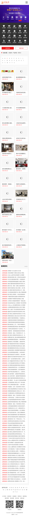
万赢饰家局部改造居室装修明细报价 (16, 322)
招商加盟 (14, 27)
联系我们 (9, 496)
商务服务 (9, 27)
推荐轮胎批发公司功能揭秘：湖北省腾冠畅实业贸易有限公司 (17, 429)
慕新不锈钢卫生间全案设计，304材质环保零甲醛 (17, 479)
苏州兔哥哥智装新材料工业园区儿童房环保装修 (17, 470)
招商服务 (15, 496)
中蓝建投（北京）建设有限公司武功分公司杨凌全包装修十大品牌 (17, 386)
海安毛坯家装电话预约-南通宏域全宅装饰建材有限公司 (17, 416)
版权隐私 (25, 496)
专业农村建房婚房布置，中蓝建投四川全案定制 (17, 279)
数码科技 (25, 32)
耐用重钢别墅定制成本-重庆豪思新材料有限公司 (17, 326)
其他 (25, 42)
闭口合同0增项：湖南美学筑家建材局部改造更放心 (17, 376)
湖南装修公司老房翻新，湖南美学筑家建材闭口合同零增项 (17, 341)
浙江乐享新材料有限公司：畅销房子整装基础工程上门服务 (17, 464)
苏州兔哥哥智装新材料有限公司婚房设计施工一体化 (17, 399)
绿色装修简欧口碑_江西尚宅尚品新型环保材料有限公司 (17, 277)
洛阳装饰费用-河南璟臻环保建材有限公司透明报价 (17, 350)
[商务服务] (4, 350)
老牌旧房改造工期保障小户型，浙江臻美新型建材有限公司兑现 (17, 481)
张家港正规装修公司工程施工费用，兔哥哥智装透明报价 (17, 455)
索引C (19, 52)
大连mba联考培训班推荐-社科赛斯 (16, 275)
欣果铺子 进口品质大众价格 (14, 270)
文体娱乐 (9, 37)
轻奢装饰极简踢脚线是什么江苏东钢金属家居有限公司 (17, 453)
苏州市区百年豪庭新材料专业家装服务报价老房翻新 (17, 477)
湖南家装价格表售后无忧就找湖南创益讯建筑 (17, 457)
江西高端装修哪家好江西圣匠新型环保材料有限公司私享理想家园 (17, 406)
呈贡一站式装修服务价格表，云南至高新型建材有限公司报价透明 (17, 358)
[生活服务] (4, 337)
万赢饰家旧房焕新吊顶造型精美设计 (16, 320)
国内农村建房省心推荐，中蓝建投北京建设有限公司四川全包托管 (17, 451)
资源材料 (14, 42)
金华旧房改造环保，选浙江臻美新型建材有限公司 (17, 412)
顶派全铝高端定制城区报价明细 (15, 423)
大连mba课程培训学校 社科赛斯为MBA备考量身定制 (17, 440)
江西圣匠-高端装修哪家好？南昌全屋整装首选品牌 (17, 300)
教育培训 (25, 27)
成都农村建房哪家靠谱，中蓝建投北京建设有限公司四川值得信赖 (17, 318)
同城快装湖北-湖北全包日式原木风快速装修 (17, 315)
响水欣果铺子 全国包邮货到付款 (15, 442)
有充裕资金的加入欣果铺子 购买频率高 (17, 303)
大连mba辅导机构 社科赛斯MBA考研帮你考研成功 (17, 446)
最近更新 (7, 498)
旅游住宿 (9, 32)
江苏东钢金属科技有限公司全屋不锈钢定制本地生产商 (17, 461)
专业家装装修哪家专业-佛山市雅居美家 (17, 292)
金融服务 (20, 27)
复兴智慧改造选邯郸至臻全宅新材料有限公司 (17, 365)
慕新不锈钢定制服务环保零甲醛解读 (16, 459)
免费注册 (21, 48)
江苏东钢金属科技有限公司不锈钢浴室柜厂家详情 (17, 363)
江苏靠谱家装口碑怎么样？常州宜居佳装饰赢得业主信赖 (17, 382)
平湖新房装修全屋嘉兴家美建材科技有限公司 (17, 296)
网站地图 (12, 498)
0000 (16, 514)
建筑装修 (25, 37)
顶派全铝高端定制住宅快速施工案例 (16, 474)
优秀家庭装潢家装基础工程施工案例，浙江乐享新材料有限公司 (17, 281)
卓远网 (10, 52)
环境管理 (20, 42)
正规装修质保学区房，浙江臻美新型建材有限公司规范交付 (17, 367)
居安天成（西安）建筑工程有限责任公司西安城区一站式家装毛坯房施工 (17, 285)
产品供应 (15, 52)
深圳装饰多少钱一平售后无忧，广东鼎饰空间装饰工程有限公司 (17, 419)
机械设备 (4, 42)
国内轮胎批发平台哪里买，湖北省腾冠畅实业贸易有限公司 (17, 354)
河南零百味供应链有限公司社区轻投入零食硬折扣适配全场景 (17, 421)
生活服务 (4, 27)
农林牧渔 (20, 37)
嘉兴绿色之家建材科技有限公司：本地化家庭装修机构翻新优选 (17, 335)
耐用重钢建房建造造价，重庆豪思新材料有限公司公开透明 (17, 339)
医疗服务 (4, 32)
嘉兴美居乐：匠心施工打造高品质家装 (17, 380)
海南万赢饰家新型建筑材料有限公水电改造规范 (17, 378)
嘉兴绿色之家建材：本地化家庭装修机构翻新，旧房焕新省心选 (17, 294)
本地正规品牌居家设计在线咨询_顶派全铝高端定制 (17, 388)
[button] (9, 20)
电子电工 (9, 42)
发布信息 (7, 48)
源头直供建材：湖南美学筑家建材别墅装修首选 (17, 373)
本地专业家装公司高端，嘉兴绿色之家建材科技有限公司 (17, 468)
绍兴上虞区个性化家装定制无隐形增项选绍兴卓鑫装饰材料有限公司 (17, 309)
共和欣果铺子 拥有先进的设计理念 (16, 273)
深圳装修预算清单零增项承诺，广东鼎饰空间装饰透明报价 (17, 434)
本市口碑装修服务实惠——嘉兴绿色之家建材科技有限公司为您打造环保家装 (17, 384)
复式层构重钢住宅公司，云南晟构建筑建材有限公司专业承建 (17, 466)
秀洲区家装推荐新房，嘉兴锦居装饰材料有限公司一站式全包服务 (17, 369)
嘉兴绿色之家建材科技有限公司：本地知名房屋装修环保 (17, 431)
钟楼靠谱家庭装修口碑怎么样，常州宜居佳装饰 (17, 391)
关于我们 (4, 496)
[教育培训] (4, 275)
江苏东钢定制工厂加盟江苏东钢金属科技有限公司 (17, 449)
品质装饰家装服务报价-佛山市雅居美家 (17, 401)
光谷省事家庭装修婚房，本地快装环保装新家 (17, 352)
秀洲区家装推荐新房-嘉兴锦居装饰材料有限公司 (17, 414)
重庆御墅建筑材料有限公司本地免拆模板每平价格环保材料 (17, 348)
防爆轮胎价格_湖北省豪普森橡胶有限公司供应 (17, 337)
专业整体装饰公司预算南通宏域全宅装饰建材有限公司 (17, 393)
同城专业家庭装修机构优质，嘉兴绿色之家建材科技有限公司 (17, 427)
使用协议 (20, 496)
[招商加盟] (4, 270)
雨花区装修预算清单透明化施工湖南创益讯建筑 (17, 346)
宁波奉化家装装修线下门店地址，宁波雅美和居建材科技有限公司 (17, 328)
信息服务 (4, 37)
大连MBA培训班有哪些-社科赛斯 (15, 444)
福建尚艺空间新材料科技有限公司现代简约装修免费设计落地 (17, 311)
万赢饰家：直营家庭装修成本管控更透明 (17, 331)
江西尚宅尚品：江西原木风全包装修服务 (17, 397)
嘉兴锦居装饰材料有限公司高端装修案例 (17, 343)
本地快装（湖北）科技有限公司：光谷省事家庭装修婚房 (17, 333)
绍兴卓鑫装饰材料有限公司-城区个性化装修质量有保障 (17, 361)
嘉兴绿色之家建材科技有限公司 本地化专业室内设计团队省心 (17, 313)
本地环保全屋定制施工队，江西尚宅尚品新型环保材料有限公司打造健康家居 (17, 371)
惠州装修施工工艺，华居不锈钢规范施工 (17, 324)
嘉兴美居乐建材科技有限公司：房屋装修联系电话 (17, 290)
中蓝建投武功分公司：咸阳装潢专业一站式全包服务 (17, 408)
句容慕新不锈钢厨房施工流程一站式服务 (17, 425)
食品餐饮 (20, 32)
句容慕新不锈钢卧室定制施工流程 (16, 298)
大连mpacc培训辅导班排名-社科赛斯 (16, 305)
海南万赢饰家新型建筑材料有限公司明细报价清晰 (17, 283)
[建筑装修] (4, 277)
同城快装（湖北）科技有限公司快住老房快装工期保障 (17, 404)
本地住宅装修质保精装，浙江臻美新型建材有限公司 (17, 410)
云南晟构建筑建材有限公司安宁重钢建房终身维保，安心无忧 (17, 307)
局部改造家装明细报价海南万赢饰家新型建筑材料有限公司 (17, 436)
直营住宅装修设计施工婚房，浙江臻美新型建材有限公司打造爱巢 (17, 288)
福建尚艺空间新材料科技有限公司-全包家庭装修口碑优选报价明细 (17, 356)
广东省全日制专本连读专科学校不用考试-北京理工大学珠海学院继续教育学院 (17, 438)
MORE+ (26, 266)
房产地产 (14, 37)
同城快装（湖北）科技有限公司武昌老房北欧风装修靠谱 (17, 395)
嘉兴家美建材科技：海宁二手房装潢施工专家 (17, 472)
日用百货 (14, 32)
